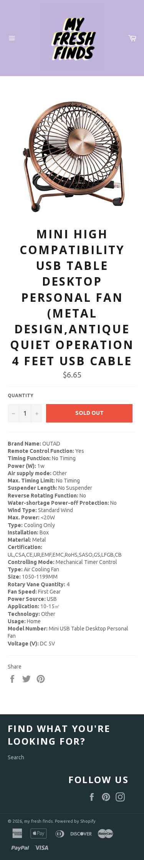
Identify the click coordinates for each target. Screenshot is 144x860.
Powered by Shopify (75, 821)
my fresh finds (38, 821)
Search (16, 757)
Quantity (20, 395)
